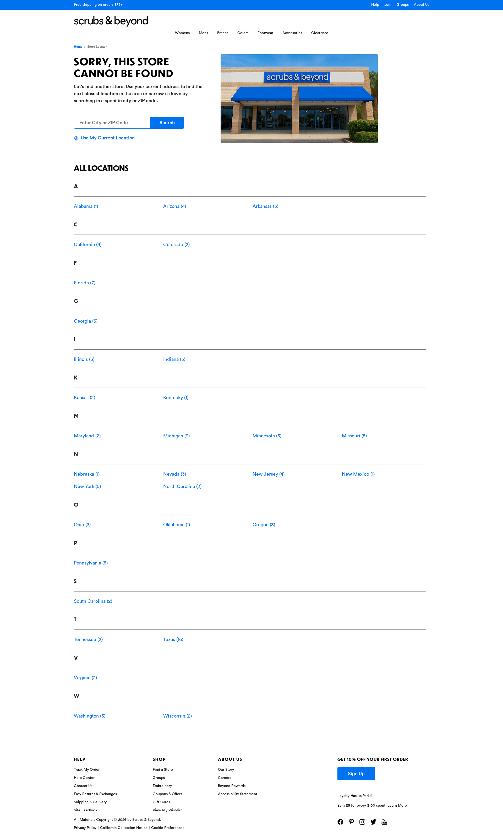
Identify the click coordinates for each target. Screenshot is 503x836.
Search (167, 122)
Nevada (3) (174, 474)
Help (375, 5)
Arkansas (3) (265, 206)
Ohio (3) (82, 524)
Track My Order (87, 770)
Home (78, 46)
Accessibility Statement (237, 794)
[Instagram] (362, 822)
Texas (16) (173, 639)
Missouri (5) (354, 435)
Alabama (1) (86, 206)
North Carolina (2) (182, 486)
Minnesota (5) (267, 435)
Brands (222, 33)
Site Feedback (85, 810)
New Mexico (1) (358, 474)
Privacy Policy (85, 828)
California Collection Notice (123, 828)
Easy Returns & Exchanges (95, 794)
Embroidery (162, 786)
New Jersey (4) (269, 474)
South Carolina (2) (93, 601)
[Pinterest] (351, 822)
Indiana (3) (174, 359)
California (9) (87, 244)
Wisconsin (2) (177, 716)
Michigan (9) (176, 435)
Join (387, 5)
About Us (421, 5)
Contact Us (83, 786)
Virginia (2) (85, 677)
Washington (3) (89, 716)
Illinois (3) (84, 359)
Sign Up (356, 773)
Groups (403, 5)
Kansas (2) (84, 397)
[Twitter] (373, 822)
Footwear (265, 33)
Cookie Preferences (167, 828)
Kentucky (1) (175, 397)
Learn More (397, 805)
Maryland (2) (87, 435)
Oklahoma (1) (176, 524)
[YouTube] (384, 822)
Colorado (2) (176, 244)
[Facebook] (340, 822)
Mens (203, 33)
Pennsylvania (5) (91, 563)
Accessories (292, 33)
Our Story (226, 770)
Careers (224, 778)
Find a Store (163, 770)
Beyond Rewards (231, 786)
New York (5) (87, 486)
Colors (242, 33)
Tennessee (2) (88, 639)
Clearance (319, 33)
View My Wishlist (167, 810)
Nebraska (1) (87, 474)
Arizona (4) (174, 206)
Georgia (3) (85, 321)
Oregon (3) (264, 524)
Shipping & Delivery (90, 802)
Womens (182, 33)
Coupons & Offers (167, 794)
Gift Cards (161, 802)
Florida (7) (84, 282)
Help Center (84, 778)
